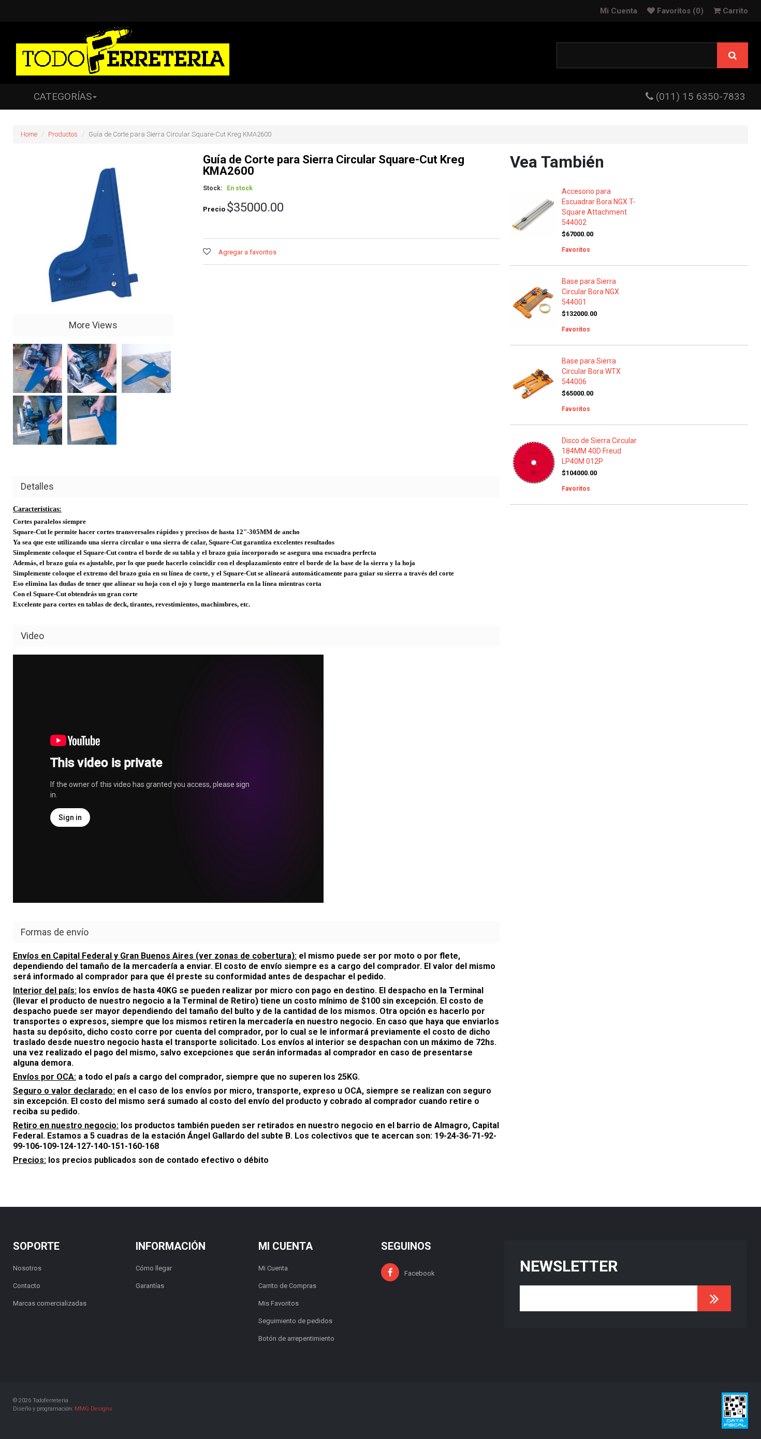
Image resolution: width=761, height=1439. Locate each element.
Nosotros (27, 1268)
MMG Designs (93, 1408)
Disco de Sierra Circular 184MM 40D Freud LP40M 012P (599, 450)
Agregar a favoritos (247, 252)
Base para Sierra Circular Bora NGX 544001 (590, 291)
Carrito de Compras (287, 1286)
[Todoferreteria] (122, 53)
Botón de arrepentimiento (296, 1338)
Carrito (734, 11)
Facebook (419, 1273)
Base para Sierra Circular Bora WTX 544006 (591, 371)
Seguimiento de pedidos (295, 1321)
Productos (63, 134)
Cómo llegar (154, 1268)
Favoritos (679, 11)
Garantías (150, 1286)
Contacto (26, 1286)
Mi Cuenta (618, 11)
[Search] (732, 55)
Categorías (63, 96)
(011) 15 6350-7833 (699, 96)
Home (29, 134)
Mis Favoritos (278, 1303)
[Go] (714, 1298)
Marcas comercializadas (49, 1303)
